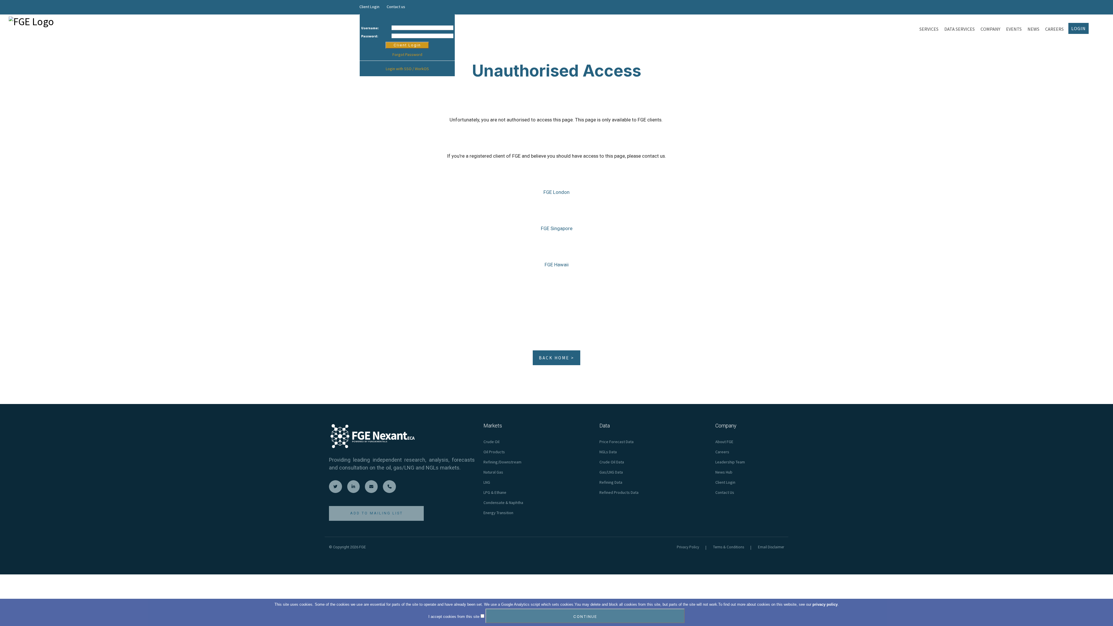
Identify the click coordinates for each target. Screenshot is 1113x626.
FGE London (556, 192)
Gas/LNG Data (611, 472)
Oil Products (494, 451)
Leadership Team (730, 462)
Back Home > (556, 358)
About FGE (724, 441)
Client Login (369, 6)
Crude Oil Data (611, 462)
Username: (370, 28)
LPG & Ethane (494, 492)
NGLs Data (608, 451)
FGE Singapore (556, 228)
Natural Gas (493, 472)
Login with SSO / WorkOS (407, 68)
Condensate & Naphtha (503, 502)
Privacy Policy (688, 547)
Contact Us (724, 492)
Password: (369, 36)
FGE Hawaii (557, 264)
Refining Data (610, 482)
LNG (486, 482)
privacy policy (825, 604)
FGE (362, 547)
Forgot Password (407, 54)
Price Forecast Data (616, 441)
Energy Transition (498, 512)
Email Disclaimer (771, 547)
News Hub (723, 472)
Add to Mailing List (376, 513)
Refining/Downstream (502, 462)
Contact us (396, 6)
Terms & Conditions (728, 547)
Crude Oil (491, 441)
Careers (722, 451)
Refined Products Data (619, 492)
